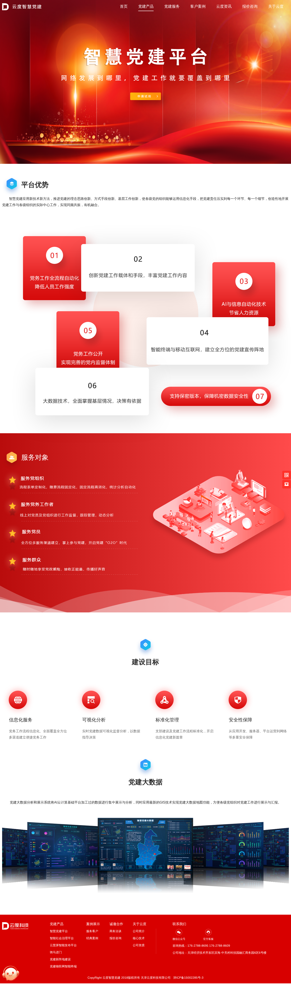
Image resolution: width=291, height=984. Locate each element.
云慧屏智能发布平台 (63, 945)
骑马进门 (56, 952)
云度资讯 (224, 6)
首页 (124, 6)
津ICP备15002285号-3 (188, 977)
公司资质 (139, 945)
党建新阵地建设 (60, 959)
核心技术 (139, 938)
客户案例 (198, 6)
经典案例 (92, 938)
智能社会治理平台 (62, 938)
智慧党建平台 (59, 931)
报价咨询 (250, 6)
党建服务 (172, 6)
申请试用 (145, 97)
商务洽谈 (115, 931)
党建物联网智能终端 (63, 966)
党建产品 (146, 6)
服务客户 (92, 931)
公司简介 (139, 931)
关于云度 (276, 6)
